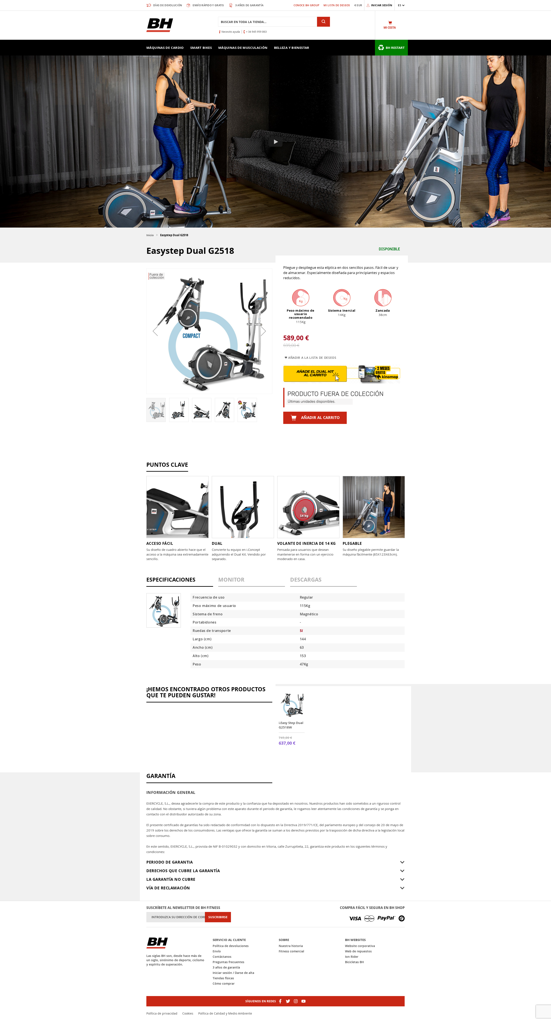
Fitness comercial (291, 951)
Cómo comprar (224, 983)
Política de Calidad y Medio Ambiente (225, 1013)
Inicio (150, 235)
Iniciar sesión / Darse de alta (233, 973)
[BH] (176, 943)
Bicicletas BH (354, 962)
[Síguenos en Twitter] (288, 1001)
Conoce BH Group (306, 5)
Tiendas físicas (223, 978)
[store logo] (159, 25)
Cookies (187, 1013)
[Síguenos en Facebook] (280, 1001)
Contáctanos (222, 957)
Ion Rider (351, 957)
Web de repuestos (358, 951)
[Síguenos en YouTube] (303, 1001)
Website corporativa (360, 946)
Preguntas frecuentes (228, 962)
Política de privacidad (161, 1013)
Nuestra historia (291, 946)
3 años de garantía (226, 967)
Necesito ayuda (230, 31)
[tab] (179, 582)
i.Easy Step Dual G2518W (291, 725)
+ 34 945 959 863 (256, 31)
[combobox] (267, 22)
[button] (401, 5)
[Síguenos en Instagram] (296, 1001)
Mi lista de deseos (336, 5)
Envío (217, 951)
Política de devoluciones (231, 946)
